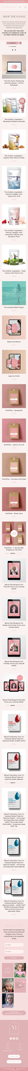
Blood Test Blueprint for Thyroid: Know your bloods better (14, 587)
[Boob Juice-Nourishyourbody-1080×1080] (14, 488)
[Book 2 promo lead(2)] (14, 788)
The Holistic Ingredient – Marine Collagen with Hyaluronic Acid (14, 194)
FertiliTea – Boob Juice (14, 513)
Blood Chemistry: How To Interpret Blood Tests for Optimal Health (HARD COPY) (14, 739)
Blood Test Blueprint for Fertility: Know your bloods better (14, 664)
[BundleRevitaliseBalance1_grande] (14, 94)
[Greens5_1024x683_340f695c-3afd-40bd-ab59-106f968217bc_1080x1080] (14, 245)
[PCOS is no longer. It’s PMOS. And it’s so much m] (8, 970)
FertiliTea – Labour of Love (14, 445)
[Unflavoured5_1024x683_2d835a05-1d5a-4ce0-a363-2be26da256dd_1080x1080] (14, 166)
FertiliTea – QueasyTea (14, 410)
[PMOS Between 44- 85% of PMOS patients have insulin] (20, 970)
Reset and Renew (14, 342)
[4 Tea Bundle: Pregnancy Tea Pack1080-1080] (14, 522)
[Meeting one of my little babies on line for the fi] (8, 985)
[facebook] (11, 1038)
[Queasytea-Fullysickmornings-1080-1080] (14, 385)
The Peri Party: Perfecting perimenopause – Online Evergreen (14, 83)
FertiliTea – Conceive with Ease (14, 479)
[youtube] (17, 1038)
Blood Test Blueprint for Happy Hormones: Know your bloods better (14, 625)
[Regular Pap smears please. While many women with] (8, 1000)
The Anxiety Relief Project (14, 307)
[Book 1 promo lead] (14, 749)
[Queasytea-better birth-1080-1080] (14, 419)
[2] (14, 55)
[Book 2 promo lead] (14, 835)
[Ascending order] (20, 43)
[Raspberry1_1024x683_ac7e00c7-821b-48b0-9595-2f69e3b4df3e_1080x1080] (14, 205)
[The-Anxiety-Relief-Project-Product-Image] (14, 282)
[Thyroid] (14, 559)
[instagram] (14, 1038)
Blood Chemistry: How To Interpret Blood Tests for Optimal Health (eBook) (14, 777)
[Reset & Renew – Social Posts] (14, 316)
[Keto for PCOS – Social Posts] (14, 350)
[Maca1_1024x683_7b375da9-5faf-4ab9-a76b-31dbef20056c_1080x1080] (14, 130)
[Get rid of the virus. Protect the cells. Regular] (20, 985)
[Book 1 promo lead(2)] (14, 711)
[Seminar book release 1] (14, 875)
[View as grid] (12, 50)
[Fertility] (14, 636)
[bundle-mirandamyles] (14, 674)
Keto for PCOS (13, 376)
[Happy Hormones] (14, 597)
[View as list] (15, 50)
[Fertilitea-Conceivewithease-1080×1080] (14, 453)
